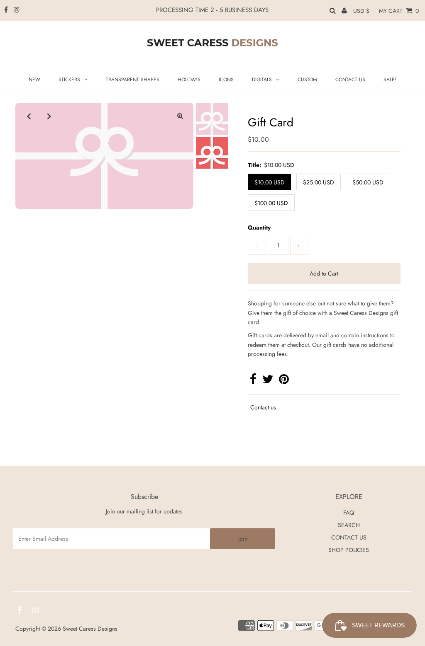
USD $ (361, 11)
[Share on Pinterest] (284, 381)
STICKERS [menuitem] (69, 79)
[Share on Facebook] (253, 381)
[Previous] (29, 116)
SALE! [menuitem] (389, 79)
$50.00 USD (367, 182)
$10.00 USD (269, 182)
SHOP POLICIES (348, 550)
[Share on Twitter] (267, 381)
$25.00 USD (318, 182)
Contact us (263, 407)
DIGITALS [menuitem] (262, 79)
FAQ (348, 512)
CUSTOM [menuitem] (307, 79)
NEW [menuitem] (34, 79)
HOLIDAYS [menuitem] (189, 79)
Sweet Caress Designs (90, 628)
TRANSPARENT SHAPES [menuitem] (132, 79)
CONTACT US (348, 537)
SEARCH (349, 525)
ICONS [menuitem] (226, 79)
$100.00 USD (271, 203)
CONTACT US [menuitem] (350, 79)
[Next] (49, 116)
